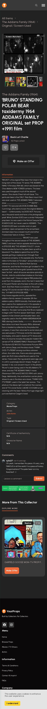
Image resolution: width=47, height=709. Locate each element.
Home (4, 637)
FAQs (4, 680)
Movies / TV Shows (9, 647)
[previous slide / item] (4, 54)
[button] (17, 71)
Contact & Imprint (9, 675)
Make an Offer (25, 161)
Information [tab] (7, 174)
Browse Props (7, 642)
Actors (4, 652)
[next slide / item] (43, 54)
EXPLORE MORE (10, 508)
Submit (39, 478)
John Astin (11, 414)
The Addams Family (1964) (20, 94)
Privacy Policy (7, 670)
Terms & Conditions (10, 665)
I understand (12, 703)
